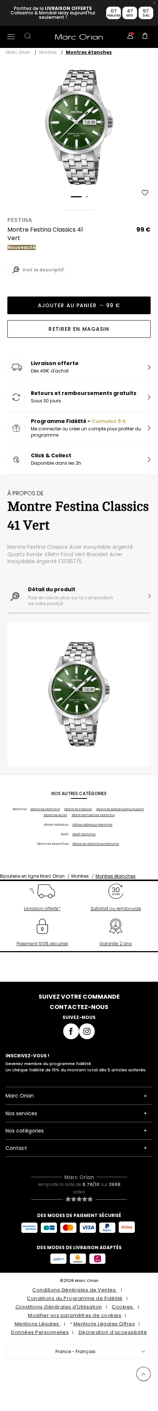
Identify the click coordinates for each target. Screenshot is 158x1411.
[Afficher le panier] (145, 37)
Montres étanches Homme (95, 844)
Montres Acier (55, 815)
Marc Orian (18, 52)
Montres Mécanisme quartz (120, 809)
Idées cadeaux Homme (92, 824)
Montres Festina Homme (93, 815)
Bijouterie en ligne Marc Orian (32, 876)
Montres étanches (89, 52)
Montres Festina (78, 809)
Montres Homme (45, 809)
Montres (48, 52)
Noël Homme (84, 834)
